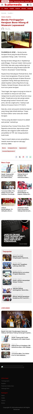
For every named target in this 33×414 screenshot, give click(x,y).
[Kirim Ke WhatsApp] (30, 157)
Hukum (3, 17)
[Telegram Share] (27, 157)
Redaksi (6, 28)
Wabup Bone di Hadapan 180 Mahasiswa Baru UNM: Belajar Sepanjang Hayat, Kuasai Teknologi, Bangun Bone (23, 175)
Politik (3, 398)
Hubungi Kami (5, 388)
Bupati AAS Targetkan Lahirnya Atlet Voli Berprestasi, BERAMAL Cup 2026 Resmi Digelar (21, 265)
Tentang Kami (5, 381)
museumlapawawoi (8, 151)
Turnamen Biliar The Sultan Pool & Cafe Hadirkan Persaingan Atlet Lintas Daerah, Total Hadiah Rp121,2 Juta (8, 192)
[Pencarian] (31, 4)
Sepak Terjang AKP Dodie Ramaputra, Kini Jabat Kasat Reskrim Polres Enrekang (7, 175)
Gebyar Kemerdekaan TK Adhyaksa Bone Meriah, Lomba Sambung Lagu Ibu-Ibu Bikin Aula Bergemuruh (7, 209)
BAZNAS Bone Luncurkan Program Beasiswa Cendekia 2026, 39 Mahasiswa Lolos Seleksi (21, 273)
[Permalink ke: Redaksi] (2, 29)
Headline (8, 17)
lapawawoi (22, 148)
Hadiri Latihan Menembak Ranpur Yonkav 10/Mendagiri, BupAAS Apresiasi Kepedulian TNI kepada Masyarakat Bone (21, 281)
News (3, 395)
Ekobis (3, 403)
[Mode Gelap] (28, 4)
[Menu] (2, 4)
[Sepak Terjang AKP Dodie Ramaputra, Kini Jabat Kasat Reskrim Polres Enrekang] (8, 168)
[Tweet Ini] (19, 157)
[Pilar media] (13, 4)
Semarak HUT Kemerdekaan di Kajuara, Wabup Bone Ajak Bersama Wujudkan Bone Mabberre (25, 192)
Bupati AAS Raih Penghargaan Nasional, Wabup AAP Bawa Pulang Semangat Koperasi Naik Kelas (21, 257)
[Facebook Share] (16, 157)
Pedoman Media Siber (7, 386)
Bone (9, 28)
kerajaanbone (12, 148)
